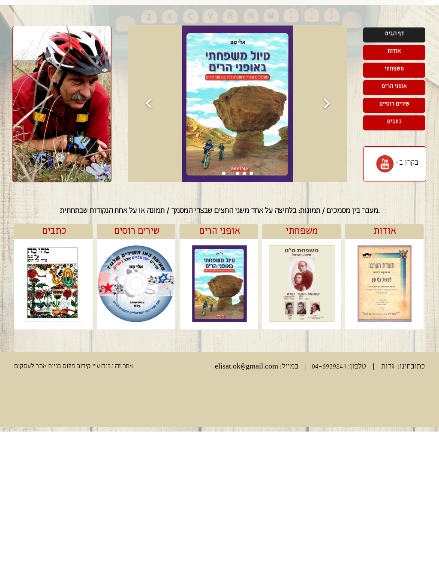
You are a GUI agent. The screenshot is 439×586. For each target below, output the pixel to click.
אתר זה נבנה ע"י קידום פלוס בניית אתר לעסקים (73, 366)
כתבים (54, 231)
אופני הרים (219, 231)
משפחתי (302, 231)
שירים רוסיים (394, 104)
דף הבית (394, 33)
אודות (384, 231)
